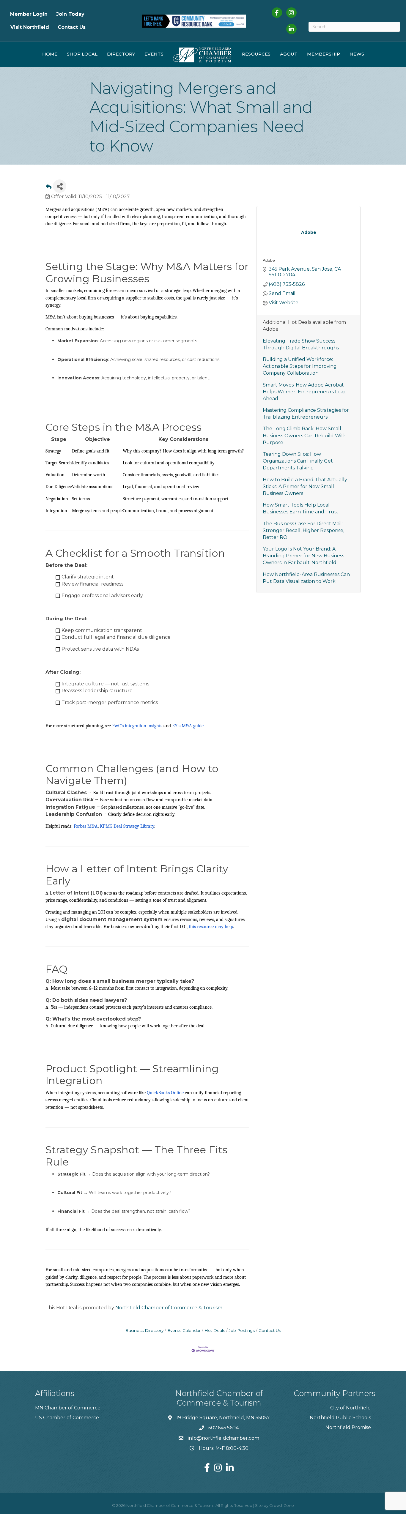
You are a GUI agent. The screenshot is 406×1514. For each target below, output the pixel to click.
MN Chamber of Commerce (67, 1408)
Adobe (269, 260)
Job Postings (242, 1330)
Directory (121, 54)
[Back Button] (48, 188)
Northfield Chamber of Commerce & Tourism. (169, 1307)
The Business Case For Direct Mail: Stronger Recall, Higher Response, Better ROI (303, 530)
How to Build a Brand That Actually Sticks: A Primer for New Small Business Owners (305, 486)
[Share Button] (59, 186)
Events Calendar (184, 1330)
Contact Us (72, 27)
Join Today (70, 14)
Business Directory (144, 1330)
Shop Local (82, 54)
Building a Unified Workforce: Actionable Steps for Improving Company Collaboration (300, 366)
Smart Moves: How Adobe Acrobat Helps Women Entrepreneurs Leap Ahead (305, 391)
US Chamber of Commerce (67, 1417)
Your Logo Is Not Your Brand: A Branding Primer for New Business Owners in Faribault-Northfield (303, 555)
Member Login (29, 14)
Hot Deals (214, 1330)
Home (49, 54)
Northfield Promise (348, 1427)
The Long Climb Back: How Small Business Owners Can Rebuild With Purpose (305, 435)
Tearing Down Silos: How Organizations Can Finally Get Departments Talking (298, 461)
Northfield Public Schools (340, 1417)
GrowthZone (281, 1505)
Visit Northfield (29, 27)
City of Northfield (350, 1408)
